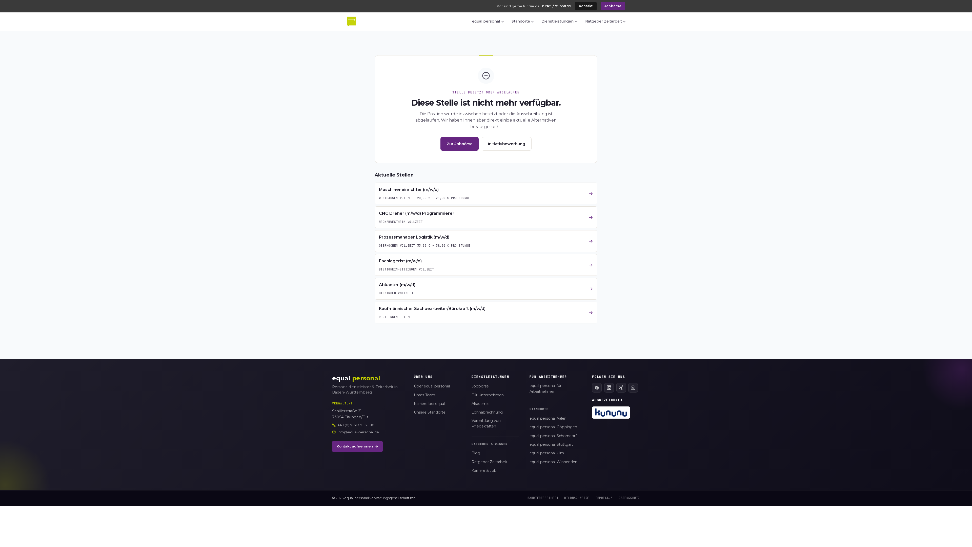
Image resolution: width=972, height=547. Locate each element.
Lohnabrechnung (487, 412)
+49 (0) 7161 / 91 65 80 (356, 425)
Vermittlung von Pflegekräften (486, 423)
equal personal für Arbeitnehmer (545, 388)
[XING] (621, 388)
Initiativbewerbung (506, 143)
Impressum (604, 498)
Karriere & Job (484, 470)
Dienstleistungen (557, 21)
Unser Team (424, 395)
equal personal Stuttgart (551, 444)
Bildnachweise (576, 498)
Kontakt (586, 6)
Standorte (521, 21)
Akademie (481, 403)
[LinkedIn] (609, 388)
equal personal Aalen (548, 418)
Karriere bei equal (429, 403)
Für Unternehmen (488, 395)
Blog (476, 453)
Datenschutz (629, 498)
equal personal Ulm (547, 453)
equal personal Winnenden (553, 462)
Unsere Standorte (430, 412)
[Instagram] (633, 388)
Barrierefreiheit (543, 498)
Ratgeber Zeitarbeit (603, 21)
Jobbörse (612, 6)
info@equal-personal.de (358, 432)
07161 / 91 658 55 (556, 6)
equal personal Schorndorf (553, 436)
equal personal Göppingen (553, 427)
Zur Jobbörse (460, 143)
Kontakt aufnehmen (355, 446)
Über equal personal (432, 386)
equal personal (486, 21)
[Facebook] (597, 388)
